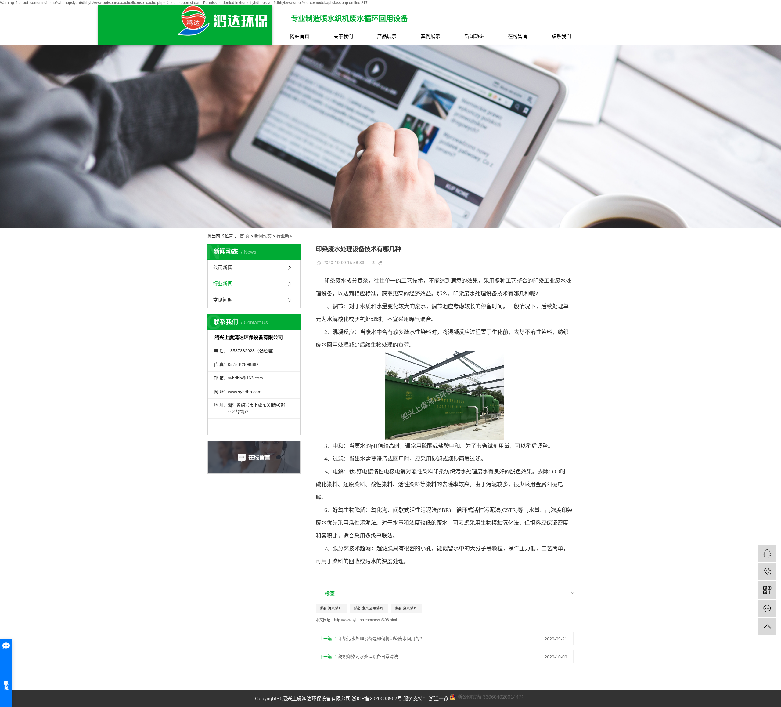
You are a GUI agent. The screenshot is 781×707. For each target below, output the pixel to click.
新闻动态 (474, 36)
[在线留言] (767, 608)
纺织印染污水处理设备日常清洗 (368, 656)
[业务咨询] (767, 553)
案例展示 (430, 36)
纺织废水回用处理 (368, 608)
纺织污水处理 (331, 608)
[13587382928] (767, 571)
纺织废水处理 (406, 608)
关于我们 (343, 36)
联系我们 (561, 36)
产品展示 (387, 36)
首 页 (245, 236)
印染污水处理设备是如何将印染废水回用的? (380, 638)
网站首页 (299, 36)
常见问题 (222, 300)
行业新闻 (284, 236)
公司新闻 (222, 267)
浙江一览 (438, 698)
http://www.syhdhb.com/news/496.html (365, 620)
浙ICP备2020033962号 (377, 698)
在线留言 (517, 36)
